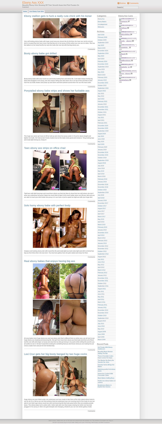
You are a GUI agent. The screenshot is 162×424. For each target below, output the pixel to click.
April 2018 (101, 198)
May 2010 (101, 329)
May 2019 (101, 171)
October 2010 (102, 315)
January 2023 (102, 80)
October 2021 (102, 112)
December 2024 (103, 51)
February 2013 (102, 240)
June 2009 (101, 334)
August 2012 (102, 257)
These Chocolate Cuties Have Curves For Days (105, 357)
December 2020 (103, 125)
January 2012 (102, 275)
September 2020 (103, 131)
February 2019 (102, 179)
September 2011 (103, 286)
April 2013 (101, 235)
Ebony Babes (102, 21)
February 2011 (102, 305)
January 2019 (102, 182)
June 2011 (101, 294)
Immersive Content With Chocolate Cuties (105, 374)
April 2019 (101, 174)
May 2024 (101, 56)
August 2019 (102, 163)
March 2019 (101, 176)
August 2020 (102, 134)
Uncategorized (102, 24)
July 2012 (101, 259)
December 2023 (103, 64)
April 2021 (101, 120)
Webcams (101, 27)
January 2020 (102, 149)
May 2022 (101, 96)
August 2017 (102, 208)
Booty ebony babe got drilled (40, 53)
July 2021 (101, 117)
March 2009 (101, 339)
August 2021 (102, 115)
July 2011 (101, 291)
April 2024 (101, 59)
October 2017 (102, 206)
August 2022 (102, 91)
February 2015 (102, 227)
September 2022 (103, 88)
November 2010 (103, 313)
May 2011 (101, 297)
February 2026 (102, 37)
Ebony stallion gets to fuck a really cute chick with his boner (58, 16)
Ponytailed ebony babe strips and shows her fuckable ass (56, 90)
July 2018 (101, 195)
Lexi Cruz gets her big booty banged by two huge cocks (55, 354)
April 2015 (101, 222)
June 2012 (101, 262)
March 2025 (101, 48)
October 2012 (102, 251)
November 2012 (103, 248)
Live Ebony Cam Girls (36, 11)
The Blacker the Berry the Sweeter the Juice (106, 361)
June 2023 (101, 69)
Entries (123, 3)
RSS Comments (105, 422)
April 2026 (101, 35)
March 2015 (101, 224)
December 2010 (103, 310)
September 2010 (103, 318)
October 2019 (102, 158)
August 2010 (102, 321)
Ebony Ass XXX (33, 2)
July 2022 (101, 93)
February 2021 (102, 123)
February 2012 (102, 273)
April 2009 (101, 337)
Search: (120, 7)
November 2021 (103, 109)
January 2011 (102, 307)
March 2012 (101, 270)
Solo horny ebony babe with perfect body (47, 205)
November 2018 (103, 187)
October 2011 (102, 283)
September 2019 (103, 160)
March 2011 (101, 302)
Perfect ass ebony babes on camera (107, 381)
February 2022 (102, 101)
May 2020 (101, 141)
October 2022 (102, 85)
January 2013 (102, 243)
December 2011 (103, 278)
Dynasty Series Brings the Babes (106, 365)
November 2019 (103, 155)
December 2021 (103, 107)
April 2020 (101, 144)
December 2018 (103, 184)
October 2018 (102, 190)
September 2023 (103, 67)
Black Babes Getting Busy (106, 378)
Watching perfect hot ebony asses (106, 370)
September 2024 (103, 53)
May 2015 (101, 219)
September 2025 (103, 42)
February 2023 (102, 77)
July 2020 (101, 136)
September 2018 (103, 192)
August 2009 (102, 331)
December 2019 (103, 152)
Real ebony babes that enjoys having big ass (49, 261)
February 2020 (102, 147)
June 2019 (101, 168)
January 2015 (102, 230)
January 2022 (102, 104)
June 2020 (101, 139)
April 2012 (101, 267)
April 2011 (101, 299)
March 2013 (101, 238)
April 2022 (101, 99)
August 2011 (102, 289)
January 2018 (102, 200)
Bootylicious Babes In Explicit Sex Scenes (105, 386)
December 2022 (103, 83)
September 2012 (103, 254)
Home (25, 11)
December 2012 (103, 246)
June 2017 (101, 211)
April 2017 (101, 214)
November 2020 (103, 128)
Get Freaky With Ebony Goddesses (105, 348)
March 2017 (101, 216)
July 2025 (101, 45)
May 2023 (101, 72)
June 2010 (101, 326)
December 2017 (103, 203)
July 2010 (101, 323)
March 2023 (101, 75)
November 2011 (103, 281)
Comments (134, 3)
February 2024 (102, 61)
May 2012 (101, 265)
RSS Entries (94, 422)
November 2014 (103, 232)
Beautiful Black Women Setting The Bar (105, 352)
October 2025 (102, 40)
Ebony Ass (101, 19)
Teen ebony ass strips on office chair (45, 148)
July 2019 (101, 166)
